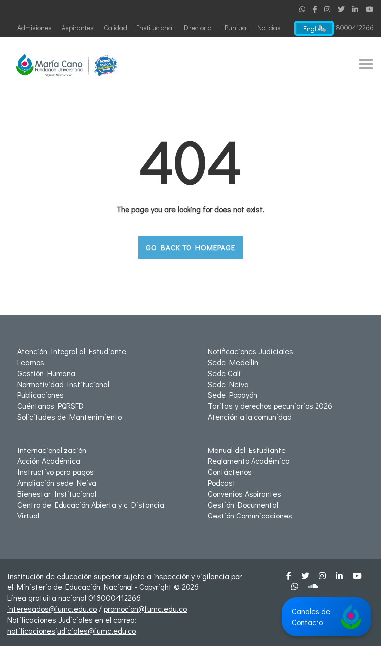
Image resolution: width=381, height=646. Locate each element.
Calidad (115, 27)
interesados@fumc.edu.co (52, 608)
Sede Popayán (232, 394)
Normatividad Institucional (63, 384)
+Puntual (234, 27)
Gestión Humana (46, 373)
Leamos (30, 362)
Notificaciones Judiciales (250, 351)
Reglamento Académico (248, 460)
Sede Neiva (228, 384)
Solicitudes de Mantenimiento (69, 416)
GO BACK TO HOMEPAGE (190, 247)
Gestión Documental (243, 504)
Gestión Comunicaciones (250, 515)
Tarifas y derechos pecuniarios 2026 (270, 405)
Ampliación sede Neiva (56, 482)
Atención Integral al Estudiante (71, 351)
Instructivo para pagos (55, 471)
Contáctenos (230, 471)
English (314, 28)
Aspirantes (78, 27)
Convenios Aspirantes (244, 493)
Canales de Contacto (311, 616)
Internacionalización (51, 450)
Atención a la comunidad (250, 416)
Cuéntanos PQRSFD (50, 405)
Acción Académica (48, 460)
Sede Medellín (233, 362)
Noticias (269, 27)
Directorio (197, 27)
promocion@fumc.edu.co (145, 608)
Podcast (222, 482)
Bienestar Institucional (56, 493)
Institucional (155, 27)
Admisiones (34, 27)
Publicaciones (40, 394)
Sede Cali (224, 373)
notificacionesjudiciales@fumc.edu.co (71, 630)
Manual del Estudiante (247, 450)
